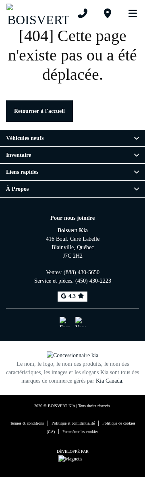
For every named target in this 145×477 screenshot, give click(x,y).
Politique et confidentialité (73, 423)
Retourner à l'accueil (39, 111)
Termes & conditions (27, 423)
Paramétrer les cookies (80, 431)
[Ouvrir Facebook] (65, 322)
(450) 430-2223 (93, 281)
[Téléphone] (82, 13)
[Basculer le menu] (129, 13)
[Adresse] (107, 13)
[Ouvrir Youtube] (80, 322)
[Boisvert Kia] (38, 13)
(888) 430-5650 (81, 272)
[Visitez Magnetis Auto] (72, 458)
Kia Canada (109, 381)
